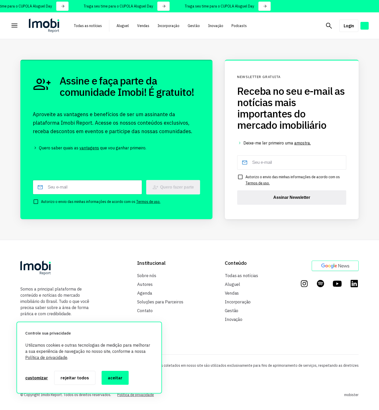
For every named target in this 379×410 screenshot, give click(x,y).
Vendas (143, 25)
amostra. (302, 143)
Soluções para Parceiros (160, 302)
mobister (351, 394)
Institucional (151, 263)
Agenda (144, 293)
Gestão (194, 25)
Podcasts (239, 25)
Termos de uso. (148, 201)
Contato (145, 310)
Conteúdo (235, 263)
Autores (145, 284)
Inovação (215, 25)
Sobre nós (146, 275)
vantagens (89, 147)
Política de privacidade (46, 357)
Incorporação (168, 25)
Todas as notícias (88, 25)
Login (349, 25)
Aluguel (123, 25)
